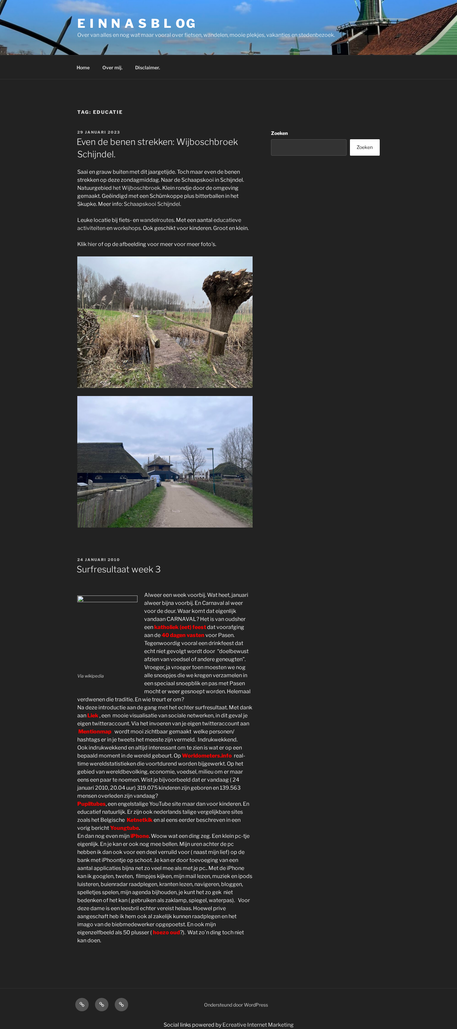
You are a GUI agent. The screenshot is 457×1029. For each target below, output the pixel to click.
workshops (127, 228)
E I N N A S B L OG (136, 23)
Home (83, 67)
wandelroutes (157, 220)
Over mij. (112, 67)
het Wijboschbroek (136, 188)
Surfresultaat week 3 (119, 569)
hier (92, 244)
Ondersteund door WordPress (236, 1005)
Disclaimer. (147, 67)
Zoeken (279, 133)
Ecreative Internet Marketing (258, 1025)
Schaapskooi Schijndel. (152, 204)
